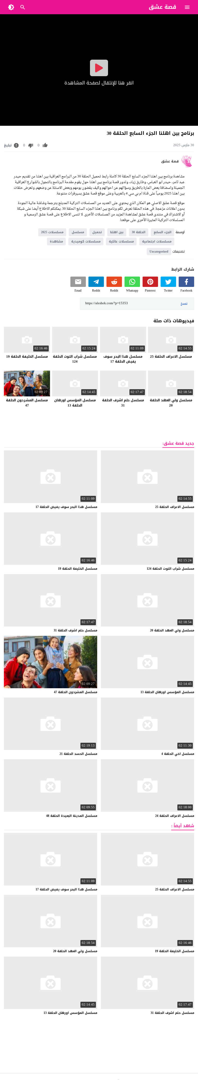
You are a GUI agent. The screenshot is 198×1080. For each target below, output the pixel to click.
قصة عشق (170, 161)
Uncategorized (159, 251)
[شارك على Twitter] (168, 286)
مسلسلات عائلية (121, 241)
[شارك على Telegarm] (96, 286)
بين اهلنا (116, 232)
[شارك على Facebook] (186, 286)
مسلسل (78, 232)
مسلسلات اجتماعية (156, 241)
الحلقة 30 (138, 232)
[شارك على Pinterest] (150, 286)
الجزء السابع (162, 232)
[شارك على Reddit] (114, 286)
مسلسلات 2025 (52, 232)
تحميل (97, 232)
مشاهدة (56, 241)
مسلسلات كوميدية (86, 241)
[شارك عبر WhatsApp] (132, 286)
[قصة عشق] (187, 166)
